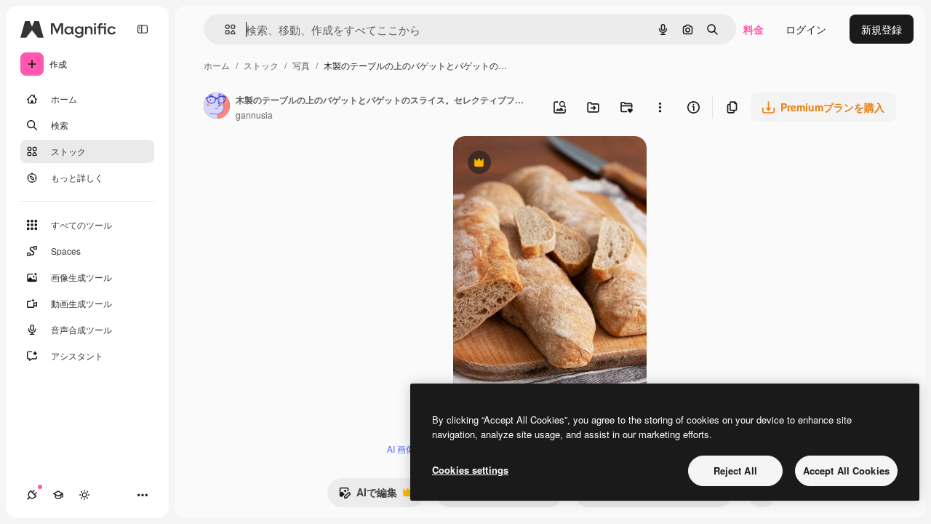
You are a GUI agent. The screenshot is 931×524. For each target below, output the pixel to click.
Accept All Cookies (846, 470)
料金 (753, 29)
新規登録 (881, 29)
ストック (261, 65)
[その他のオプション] (659, 107)
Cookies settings (470, 470)
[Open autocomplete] (224, 29)
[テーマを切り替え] (84, 495)
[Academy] (58, 495)
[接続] (32, 495)
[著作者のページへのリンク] (217, 107)
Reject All (735, 470)
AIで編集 (367, 496)
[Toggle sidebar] (142, 29)
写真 (301, 65)
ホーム (217, 65)
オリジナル (553, 164)
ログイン (806, 29)
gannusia (254, 114)
